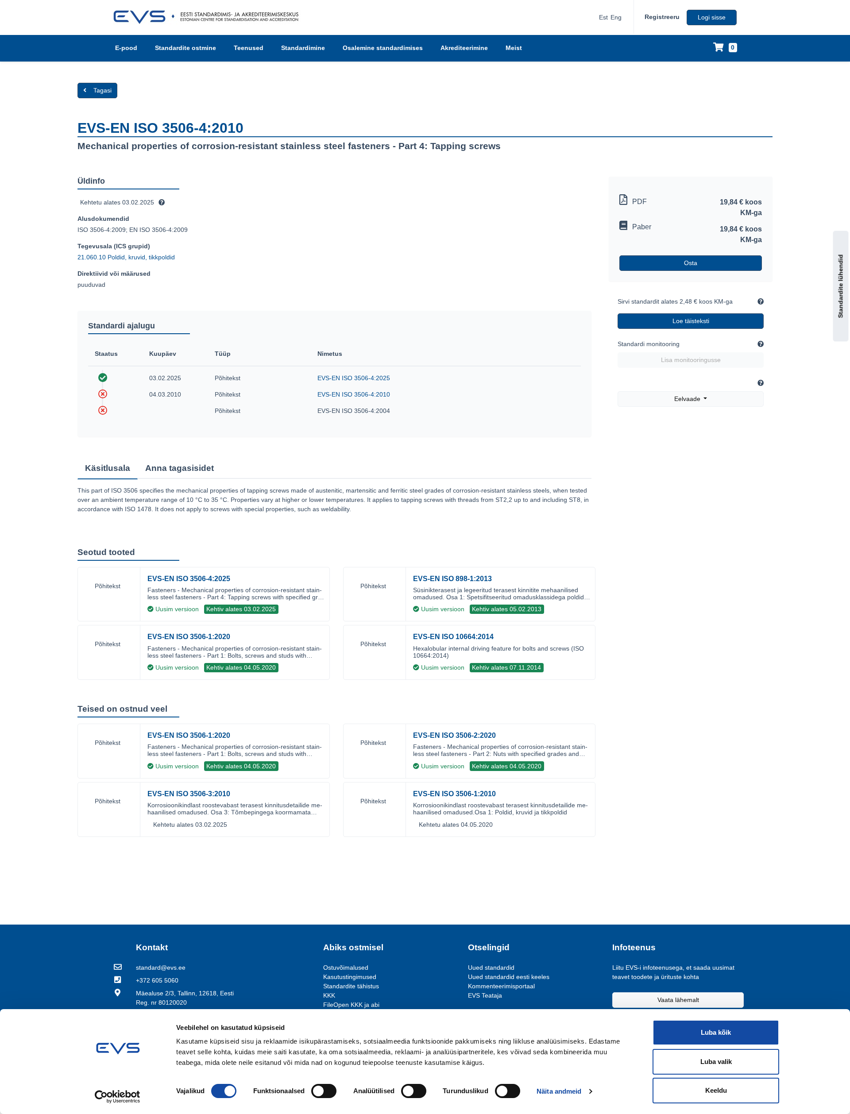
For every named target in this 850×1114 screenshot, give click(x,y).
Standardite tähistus (351, 986)
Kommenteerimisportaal (501, 986)
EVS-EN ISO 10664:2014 (453, 636)
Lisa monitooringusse (691, 359)
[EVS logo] (209, 17)
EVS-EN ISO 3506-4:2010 (353, 394)
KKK (329, 995)
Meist (514, 47)
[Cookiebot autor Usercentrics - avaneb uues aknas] (117, 1096)
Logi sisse (712, 17)
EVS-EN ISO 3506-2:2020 (454, 735)
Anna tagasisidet (179, 468)
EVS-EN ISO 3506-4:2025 (353, 378)
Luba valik (716, 1061)
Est (603, 17)
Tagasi (102, 90)
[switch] (323, 1091)
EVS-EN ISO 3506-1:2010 (454, 794)
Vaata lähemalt (678, 999)
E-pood (126, 47)
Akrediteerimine (464, 47)
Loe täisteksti (690, 320)
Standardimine (303, 47)
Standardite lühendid (840, 286)
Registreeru (662, 16)
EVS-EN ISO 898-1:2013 (452, 578)
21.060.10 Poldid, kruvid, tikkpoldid (126, 257)
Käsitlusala (107, 468)
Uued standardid (491, 967)
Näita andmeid (559, 1091)
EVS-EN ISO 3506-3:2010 (188, 794)
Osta (690, 262)
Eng (616, 17)
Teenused (248, 47)
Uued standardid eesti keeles (508, 976)
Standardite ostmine (185, 47)
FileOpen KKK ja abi (351, 1004)
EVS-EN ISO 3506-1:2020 (188, 636)
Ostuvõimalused (345, 967)
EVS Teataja (485, 995)
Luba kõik (716, 1032)
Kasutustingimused (349, 976)
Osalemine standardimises (383, 47)
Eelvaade (688, 398)
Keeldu (716, 1090)
